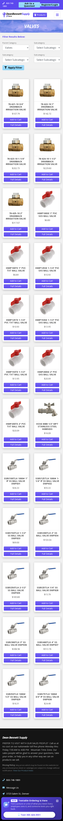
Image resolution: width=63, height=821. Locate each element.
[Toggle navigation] (57, 15)
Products (41, 14)
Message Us (12, 787)
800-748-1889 (13, 780)
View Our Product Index (23, 770)
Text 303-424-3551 (31, 814)
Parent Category (9, 43)
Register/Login (49, 4)
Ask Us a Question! (29, 5)
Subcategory (39, 43)
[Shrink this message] (57, 801)
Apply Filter (15, 67)
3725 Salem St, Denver (17, 793)
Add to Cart (15, 119)
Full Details (15, 125)
